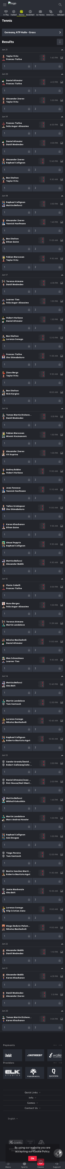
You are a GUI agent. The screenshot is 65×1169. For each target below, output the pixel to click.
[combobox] (10, 1118)
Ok (32, 1158)
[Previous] (55, 1045)
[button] (32, 50)
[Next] (60, 1045)
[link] (15, 5)
